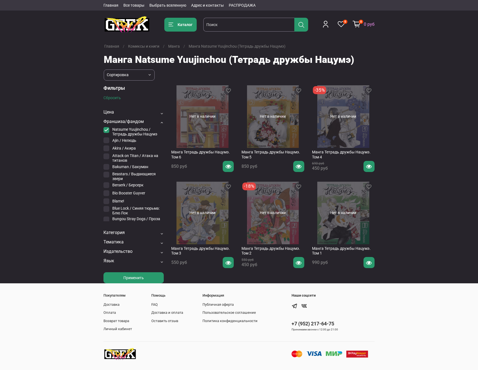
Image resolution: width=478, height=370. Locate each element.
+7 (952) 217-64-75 (313, 324)
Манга (174, 46)
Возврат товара (116, 321)
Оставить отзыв (164, 321)
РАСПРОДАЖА (242, 5)
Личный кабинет (117, 329)
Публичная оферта (218, 304)
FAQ (154, 304)
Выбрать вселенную (167, 5)
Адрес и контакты (207, 5)
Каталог (185, 24)
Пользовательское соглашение (229, 312)
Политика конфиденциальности (230, 321)
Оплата (109, 312)
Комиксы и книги (143, 46)
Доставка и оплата (167, 312)
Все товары (133, 5)
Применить (133, 278)
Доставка (111, 304)
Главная (110, 5)
